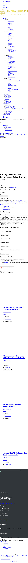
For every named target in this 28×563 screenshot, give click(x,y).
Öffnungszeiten (6, 4)
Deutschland (9, 201)
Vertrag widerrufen (14, 561)
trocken (13, 201)
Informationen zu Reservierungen (7, 503)
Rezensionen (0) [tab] (6, 209)
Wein (21, 200)
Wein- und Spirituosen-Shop (6, 133)
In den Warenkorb (4, 196)
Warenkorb (5, 7)
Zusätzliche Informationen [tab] (8, 207)
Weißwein (17, 200)
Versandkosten (13, 187)
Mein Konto (5, 125)
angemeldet (6, 262)
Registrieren (8, 127)
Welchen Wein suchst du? (5, 119)
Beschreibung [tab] (6, 206)
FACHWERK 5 (3, 541)
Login (4, 5)
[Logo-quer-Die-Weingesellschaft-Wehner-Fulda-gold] (14, 15)
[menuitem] (15, 4)
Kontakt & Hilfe (8, 130)
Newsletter (7, 128)
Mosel (17, 201)
